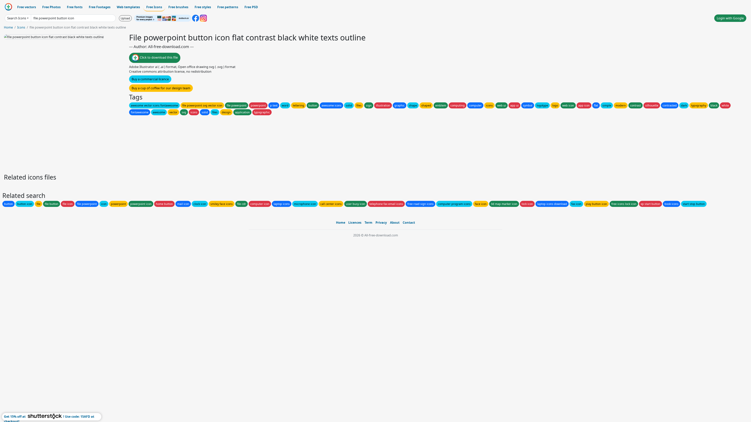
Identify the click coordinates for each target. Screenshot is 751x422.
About (395, 222)
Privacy (381, 222)
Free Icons (154, 7)
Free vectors (26, 7)
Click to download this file (158, 57)
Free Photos (51, 7)
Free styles (203, 7)
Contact (409, 222)
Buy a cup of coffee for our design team (161, 88)
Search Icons (16, 18)
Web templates (128, 7)
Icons (21, 27)
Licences (354, 222)
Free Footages (99, 7)
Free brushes (178, 7)
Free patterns (227, 7)
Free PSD (251, 7)
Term (368, 222)
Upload (125, 18)
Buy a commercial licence (150, 79)
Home (8, 27)
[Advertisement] (121, 143)
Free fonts (75, 7)
